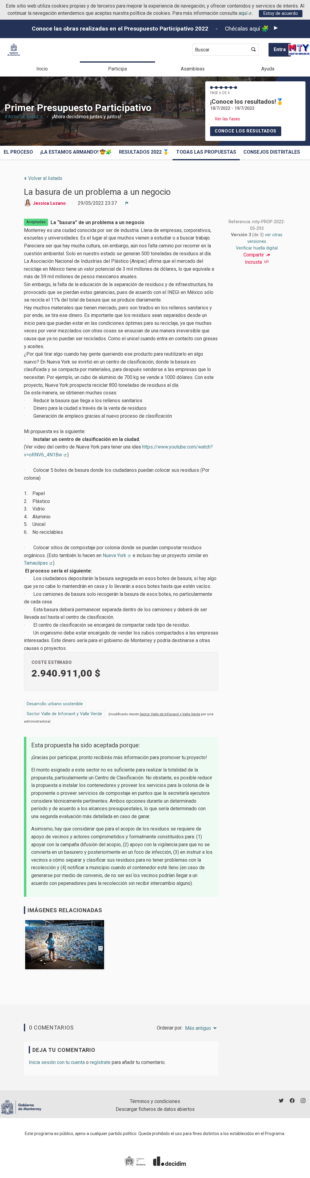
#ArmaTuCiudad (24, 116)
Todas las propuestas (206, 152)
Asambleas (193, 69)
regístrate (100, 1062)
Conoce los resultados (245, 131)
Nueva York (117, 555)
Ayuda (267, 69)
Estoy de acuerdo (280, 13)
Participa (117, 69)
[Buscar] (253, 50)
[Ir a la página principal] (14, 50)
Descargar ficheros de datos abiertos (155, 1109)
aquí (245, 13)
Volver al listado (44, 178)
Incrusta (254, 262)
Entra (280, 49)
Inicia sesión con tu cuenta (57, 1062)
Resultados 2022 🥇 (144, 152)
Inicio (42, 69)
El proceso (18, 152)
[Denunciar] (126, 203)
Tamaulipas (38, 563)
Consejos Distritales (271, 152)
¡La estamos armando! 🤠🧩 (76, 152)
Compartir (254, 255)
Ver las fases (227, 119)
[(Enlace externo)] (64, 947)
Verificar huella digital (257, 248)
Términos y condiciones (155, 1101)
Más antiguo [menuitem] (198, 1028)
